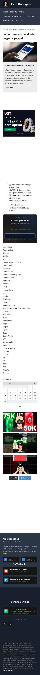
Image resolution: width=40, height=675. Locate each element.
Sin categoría (8, 342)
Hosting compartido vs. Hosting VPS (16, 308)
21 (25, 395)
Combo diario (8, 271)
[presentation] (20, 52)
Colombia (6, 268)
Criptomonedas (8, 278)
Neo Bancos (7, 321)
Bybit (4, 259)
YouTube (6, 373)
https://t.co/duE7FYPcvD (18, 201)
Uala (4, 357)
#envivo (29, 195)
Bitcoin (30, 16)
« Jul (19, 407)
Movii (5, 318)
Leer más (10, 88)
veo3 (4, 361)
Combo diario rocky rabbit (12, 275)
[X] (5, 624)
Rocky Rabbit (8, 336)
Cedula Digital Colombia (12, 262)
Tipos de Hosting (9, 348)
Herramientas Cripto (12, 16)
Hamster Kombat (9, 305)
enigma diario (8, 290)
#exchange (21, 195)
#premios (16, 198)
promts (5, 330)
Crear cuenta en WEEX (20, 235)
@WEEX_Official (15, 190)
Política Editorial (8, 670)
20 (20, 395)
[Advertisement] (20, 160)
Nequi (5, 324)
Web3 (5, 364)
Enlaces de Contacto (13, 20)
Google (5, 302)
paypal (5, 327)
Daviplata (6, 281)
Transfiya (6, 354)
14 (25, 392)
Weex (5, 367)
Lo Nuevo (6, 311)
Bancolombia (8, 250)
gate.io (5, 296)
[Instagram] (10, 624)
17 (5, 395)
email (5, 287)
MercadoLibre (8, 314)
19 (15, 395)
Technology (7, 345)
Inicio (5, 12)
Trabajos (6, 351)
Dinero (5, 284)
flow (4, 293)
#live (11, 198)
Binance (6, 253)
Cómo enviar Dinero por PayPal (19, 65)
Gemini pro (7, 299)
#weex (14, 195)
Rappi (5, 333)
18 (10, 395)
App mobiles (7, 247)
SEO (4, 339)
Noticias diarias (16, 12)
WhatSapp (7, 370)
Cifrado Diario (8, 265)
